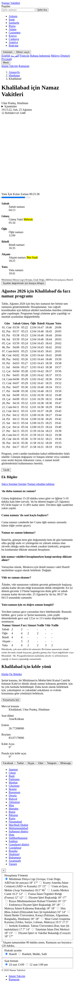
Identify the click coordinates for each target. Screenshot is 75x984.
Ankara (13, 16)
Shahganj (14, 854)
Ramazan (24, 66)
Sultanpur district (18, 831)
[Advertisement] (37, 153)
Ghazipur (14, 785)
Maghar (13, 782)
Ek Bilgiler (15, 674)
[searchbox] (18, 10)
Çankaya (14, 39)
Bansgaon (14, 792)
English (5, 55)
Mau (11, 805)
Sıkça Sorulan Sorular (14, 484)
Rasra (12, 818)
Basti (12, 776)
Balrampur (15, 857)
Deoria (13, 795)
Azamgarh (15, 860)
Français (24, 55)
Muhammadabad (18, 828)
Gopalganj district (19, 844)
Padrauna (14, 779)
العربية (15, 55)
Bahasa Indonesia (40, 55)
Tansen (13, 864)
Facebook (8, 763)
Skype (30, 763)
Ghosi (12, 772)
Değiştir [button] (46, 570)
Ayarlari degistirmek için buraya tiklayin (23, 283)
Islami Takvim (9, 66)
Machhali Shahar (18, 824)
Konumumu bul (11, 700)
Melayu (55, 55)
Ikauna (13, 789)
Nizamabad (15, 821)
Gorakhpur (15, 847)
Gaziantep (14, 32)
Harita (5, 674)
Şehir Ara (42, 10)
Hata (11, 834)
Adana (12, 29)
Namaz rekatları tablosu (40, 484)
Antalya (13, 42)
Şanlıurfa (14, 22)
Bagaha (13, 851)
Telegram (52, 763)
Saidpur (13, 841)
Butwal (13, 798)
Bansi (12, 811)
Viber (40, 763)
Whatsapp (65, 763)
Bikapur (13, 815)
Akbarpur (14, 802)
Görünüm (8, 52)
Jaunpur (13, 769)
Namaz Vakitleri (10, 3)
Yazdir (6, 470)
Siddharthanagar (18, 837)
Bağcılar (13, 45)
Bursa (12, 26)
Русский (6, 58)
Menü (6, 62)
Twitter (20, 763)
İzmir (12, 19)
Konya (13, 35)
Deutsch (65, 55)
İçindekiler (11, 106)
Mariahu (13, 808)
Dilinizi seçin (22, 52)
